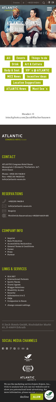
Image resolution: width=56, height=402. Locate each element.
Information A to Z (16, 295)
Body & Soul (11, 70)
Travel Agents (14, 284)
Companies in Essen (17, 301)
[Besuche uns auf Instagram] (18, 348)
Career (10, 249)
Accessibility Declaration (19, 243)
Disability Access (15, 290)
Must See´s (40, 88)
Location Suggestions (27, 82)
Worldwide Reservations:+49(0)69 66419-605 (28, 215)
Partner (11, 254)
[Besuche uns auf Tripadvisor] (23, 348)
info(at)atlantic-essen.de (13, 179)
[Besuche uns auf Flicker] (7, 348)
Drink (15, 64)
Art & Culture (33, 64)
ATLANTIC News (16, 88)
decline (24, 396)
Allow (37, 396)
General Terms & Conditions (20, 246)
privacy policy (42, 392)
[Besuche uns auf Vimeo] (14, 348)
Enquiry (12, 210)
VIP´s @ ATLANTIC (38, 70)
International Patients (18, 279)
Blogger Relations (15, 287)
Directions (16, 3)
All (8, 58)
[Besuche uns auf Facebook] (3, 348)
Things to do (39, 58)
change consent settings (18, 305)
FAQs (9, 298)
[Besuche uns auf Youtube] (27, 348)
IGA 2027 (11, 276)
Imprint (11, 238)
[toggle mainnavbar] (49, 9)
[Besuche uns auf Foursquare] (10, 348)
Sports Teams (13, 281)
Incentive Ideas (37, 76)
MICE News (14, 76)
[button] (49, 395)
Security (11, 292)
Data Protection (14, 241)
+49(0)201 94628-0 (16, 201)
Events (21, 58)
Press (10, 251)
